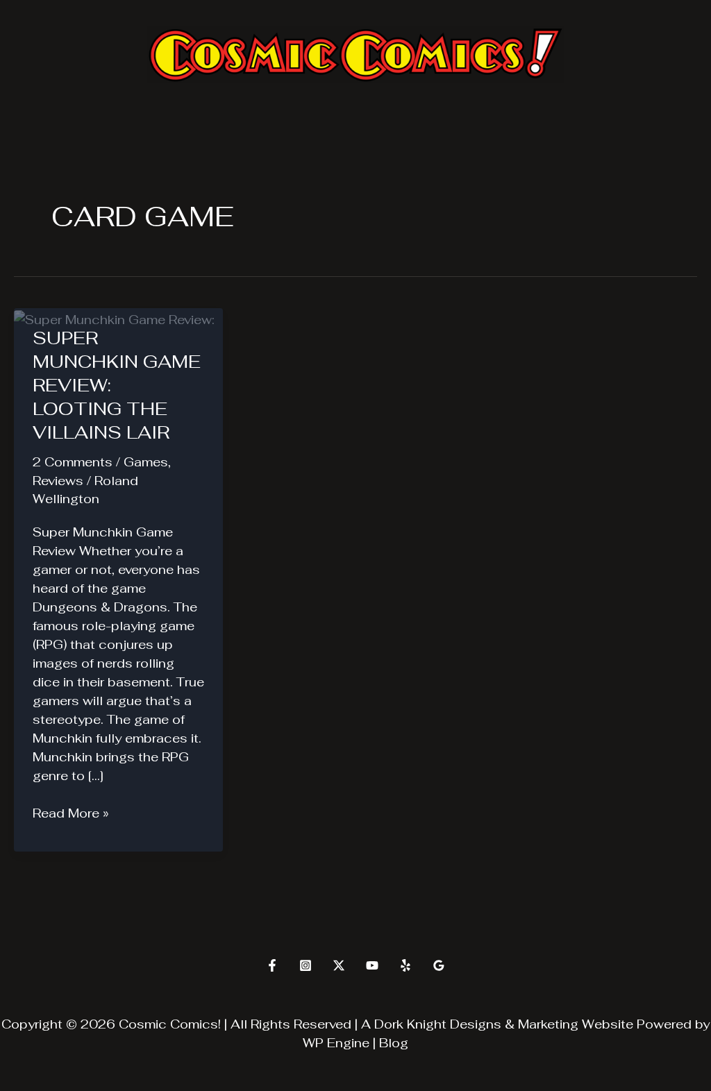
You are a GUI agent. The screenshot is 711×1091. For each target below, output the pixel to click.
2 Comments (72, 462)
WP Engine (336, 1043)
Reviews (58, 481)
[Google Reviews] (439, 965)
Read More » (71, 813)
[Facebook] (272, 965)
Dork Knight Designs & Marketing (476, 1024)
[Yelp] (405, 965)
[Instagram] (305, 965)
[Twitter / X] (339, 965)
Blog (393, 1043)
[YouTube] (372, 965)
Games (146, 462)
